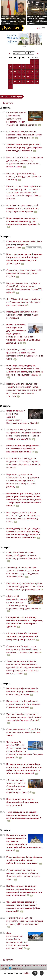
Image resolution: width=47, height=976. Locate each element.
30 (36, 81)
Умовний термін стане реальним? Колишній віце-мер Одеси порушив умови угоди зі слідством (13, 20)
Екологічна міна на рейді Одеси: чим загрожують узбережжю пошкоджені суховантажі (22, 449)
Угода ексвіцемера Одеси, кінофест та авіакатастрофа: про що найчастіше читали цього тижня (24, 860)
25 (15, 81)
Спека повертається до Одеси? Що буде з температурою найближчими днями (23, 732)
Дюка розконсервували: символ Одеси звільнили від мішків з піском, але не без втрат (17, 940)
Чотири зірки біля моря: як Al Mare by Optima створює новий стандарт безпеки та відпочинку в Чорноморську (24, 749)
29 (32, 81)
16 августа (5, 830)
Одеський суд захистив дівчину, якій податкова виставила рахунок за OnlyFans (23, 273)
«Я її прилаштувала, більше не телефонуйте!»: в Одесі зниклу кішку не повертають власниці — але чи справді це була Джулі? (23, 434)
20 (23, 76)
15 (32, 71)
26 (19, 81)
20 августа (5, 236)
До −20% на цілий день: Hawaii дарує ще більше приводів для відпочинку (24, 302)
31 (10, 86)
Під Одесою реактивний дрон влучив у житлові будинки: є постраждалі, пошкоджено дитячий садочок (24, 890)
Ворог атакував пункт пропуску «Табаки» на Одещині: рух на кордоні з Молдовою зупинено (22, 221)
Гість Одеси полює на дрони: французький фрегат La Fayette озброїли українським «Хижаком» (22, 555)
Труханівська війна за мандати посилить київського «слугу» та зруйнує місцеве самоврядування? (23, 815)
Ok (35, 973)
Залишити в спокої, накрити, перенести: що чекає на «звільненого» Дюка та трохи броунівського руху (24, 842)
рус (38, 28)
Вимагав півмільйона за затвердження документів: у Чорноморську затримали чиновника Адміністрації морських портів (24, 162)
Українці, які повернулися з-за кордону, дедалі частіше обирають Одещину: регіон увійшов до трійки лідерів (23, 874)
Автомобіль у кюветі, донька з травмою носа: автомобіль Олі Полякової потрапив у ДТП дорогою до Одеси (24, 354)
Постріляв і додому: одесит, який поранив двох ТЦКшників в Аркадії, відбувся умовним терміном (23, 208)
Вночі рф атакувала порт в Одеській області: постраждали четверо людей (22, 802)
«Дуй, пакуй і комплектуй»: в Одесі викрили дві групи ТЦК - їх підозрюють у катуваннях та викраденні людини (22, 602)
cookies (26, 973)
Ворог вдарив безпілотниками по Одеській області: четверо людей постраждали (22, 315)
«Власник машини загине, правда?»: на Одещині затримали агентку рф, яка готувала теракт (17, 786)
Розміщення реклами (23, 965)
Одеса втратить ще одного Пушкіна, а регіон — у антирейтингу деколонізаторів (24, 244)
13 (23, 71)
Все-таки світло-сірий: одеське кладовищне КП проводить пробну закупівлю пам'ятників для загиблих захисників (23, 463)
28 (28, 81)
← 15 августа (6, 103)
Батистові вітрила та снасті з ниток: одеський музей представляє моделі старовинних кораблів (20, 119)
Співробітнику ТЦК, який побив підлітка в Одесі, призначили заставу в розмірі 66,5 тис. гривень (24, 135)
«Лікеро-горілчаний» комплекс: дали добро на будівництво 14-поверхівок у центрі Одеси (22, 636)
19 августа (5, 406)
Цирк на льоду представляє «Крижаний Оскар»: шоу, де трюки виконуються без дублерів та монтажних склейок (22, 480)
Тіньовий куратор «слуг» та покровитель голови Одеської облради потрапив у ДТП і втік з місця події (24, 921)
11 (15, 71)
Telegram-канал (17, 969)
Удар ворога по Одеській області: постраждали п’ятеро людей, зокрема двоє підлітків (24, 717)
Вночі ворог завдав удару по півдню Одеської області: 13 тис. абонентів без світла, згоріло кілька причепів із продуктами (24, 370)
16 (36, 71)
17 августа (5, 683)
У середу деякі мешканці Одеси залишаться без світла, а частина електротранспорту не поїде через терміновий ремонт (22, 572)
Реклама (23, 46)
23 (36, 76)
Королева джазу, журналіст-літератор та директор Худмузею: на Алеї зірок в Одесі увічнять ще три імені (24, 586)
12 (19, 71)
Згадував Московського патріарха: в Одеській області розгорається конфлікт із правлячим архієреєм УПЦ (24, 287)
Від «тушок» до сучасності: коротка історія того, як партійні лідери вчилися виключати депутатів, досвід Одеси (24, 259)
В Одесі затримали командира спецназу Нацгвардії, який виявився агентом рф (23, 176)
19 (19, 76)
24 (10, 81)
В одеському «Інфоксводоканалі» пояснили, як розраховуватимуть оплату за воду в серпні (22, 691)
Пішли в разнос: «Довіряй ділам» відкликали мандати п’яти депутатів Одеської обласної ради (23, 704)
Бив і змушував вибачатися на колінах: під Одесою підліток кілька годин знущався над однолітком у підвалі (23, 517)
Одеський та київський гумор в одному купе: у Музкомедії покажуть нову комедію (23, 649)
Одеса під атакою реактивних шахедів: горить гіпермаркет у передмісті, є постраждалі (23, 906)
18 (15, 76)
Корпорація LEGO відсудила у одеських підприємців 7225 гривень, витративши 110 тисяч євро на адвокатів (24, 622)
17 (10, 76)
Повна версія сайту (8, 965)
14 (28, 71)
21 (28, 76)
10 (10, 71)
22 (32, 76)
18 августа (5, 547)
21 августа (5, 108)
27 (23, 81)
